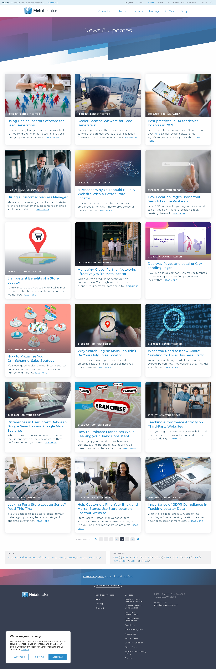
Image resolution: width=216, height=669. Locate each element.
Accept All (57, 656)
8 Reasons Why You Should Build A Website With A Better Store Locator (106, 194)
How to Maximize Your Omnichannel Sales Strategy (30, 358)
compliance (91, 557)
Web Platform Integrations (132, 619)
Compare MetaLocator (131, 613)
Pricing (154, 11)
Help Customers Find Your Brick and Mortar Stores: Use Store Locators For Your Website (108, 509)
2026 (115, 557)
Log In (203, 2)
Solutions (129, 625)
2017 (115, 561)
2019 (186, 557)
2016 (124, 561)
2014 (144, 561)
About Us (164, 2)
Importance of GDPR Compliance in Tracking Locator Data (177, 507)
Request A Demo (134, 2)
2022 (157, 557)
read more (52, 2)
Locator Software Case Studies (134, 606)
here (157, 133)
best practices (19, 557)
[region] (38, 647)
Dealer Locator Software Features (134, 600)
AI (8, 557)
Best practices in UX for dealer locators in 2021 (173, 123)
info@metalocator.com (166, 605)
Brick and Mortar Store (51, 557)
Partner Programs (134, 629)
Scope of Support (134, 642)
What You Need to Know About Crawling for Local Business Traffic (176, 353)
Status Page (131, 647)
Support (186, 11)
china (79, 557)
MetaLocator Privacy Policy (135, 652)
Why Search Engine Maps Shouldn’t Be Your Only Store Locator (107, 353)
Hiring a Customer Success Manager (37, 197)
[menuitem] (103, 11)
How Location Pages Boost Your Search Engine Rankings (174, 199)
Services (129, 595)
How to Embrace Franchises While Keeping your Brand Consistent (106, 434)
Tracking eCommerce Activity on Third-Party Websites (175, 424)
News (151, 2)
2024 (136, 557)
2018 (195, 557)
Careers (70, 557)
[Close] (67, 634)
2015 (133, 561)
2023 (146, 557)
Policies (25, 649)
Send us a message (184, 2)
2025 (125, 557)
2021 (166, 557)
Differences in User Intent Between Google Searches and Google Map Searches (37, 426)
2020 (176, 557)
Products (104, 11)
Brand (32, 557)
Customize (19, 656)
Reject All (39, 656)
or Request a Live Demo (108, 585)
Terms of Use (131, 638)
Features (120, 11)
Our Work (170, 11)
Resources (130, 634)
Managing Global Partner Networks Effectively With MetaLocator (107, 272)
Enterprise (137, 11)
